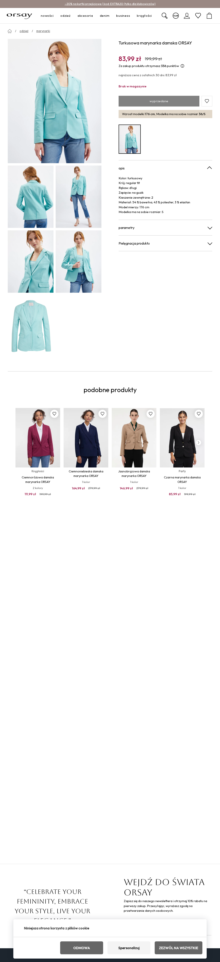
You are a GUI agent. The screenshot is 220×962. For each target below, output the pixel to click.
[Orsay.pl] (19, 15)
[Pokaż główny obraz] (54, 100)
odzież (24, 31)
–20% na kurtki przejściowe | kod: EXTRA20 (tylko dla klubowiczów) (110, 4)
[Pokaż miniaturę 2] (78, 196)
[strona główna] (10, 31)
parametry (126, 227)
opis (122, 168)
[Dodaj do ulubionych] (54, 414)
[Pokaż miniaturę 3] (30, 261)
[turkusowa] (130, 139)
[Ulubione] (198, 16)
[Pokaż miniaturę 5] (30, 326)
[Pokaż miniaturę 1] (30, 196)
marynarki (43, 31)
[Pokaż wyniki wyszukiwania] (165, 16)
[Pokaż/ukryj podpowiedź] (182, 66)
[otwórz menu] (54, 15)
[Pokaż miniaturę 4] (78, 261)
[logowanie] (187, 16)
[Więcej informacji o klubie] (176, 16)
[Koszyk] (209, 16)
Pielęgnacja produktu (134, 243)
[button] (207, 101)
